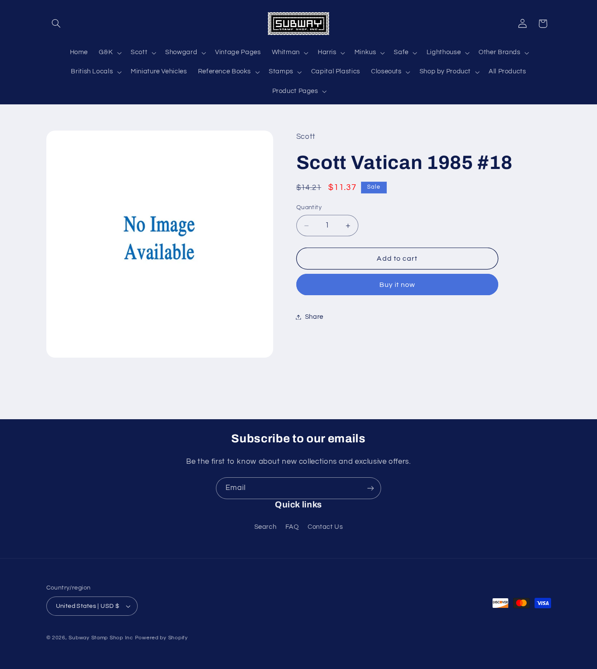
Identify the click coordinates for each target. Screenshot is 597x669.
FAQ (292, 527)
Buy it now (397, 284)
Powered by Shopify (161, 637)
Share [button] (314, 317)
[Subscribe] (371, 488)
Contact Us (325, 527)
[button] (56, 24)
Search (265, 527)
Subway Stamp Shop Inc (101, 637)
